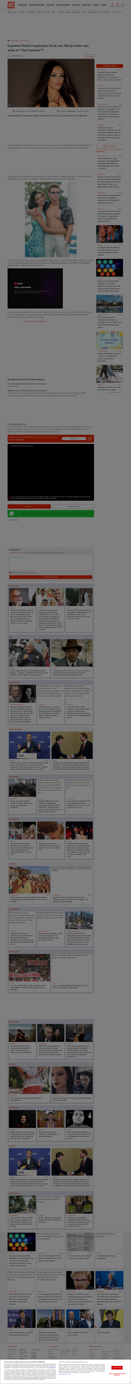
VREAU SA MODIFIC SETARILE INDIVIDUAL (117, 1374)
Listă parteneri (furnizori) (65, 1374)
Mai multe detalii (52, 1367)
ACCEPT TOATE (117, 1367)
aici (21, 1376)
